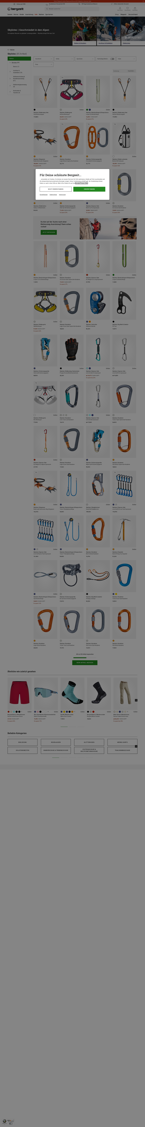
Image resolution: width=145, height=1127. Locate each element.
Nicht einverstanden (55, 189)
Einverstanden (89, 189)
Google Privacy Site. (81, 183)
